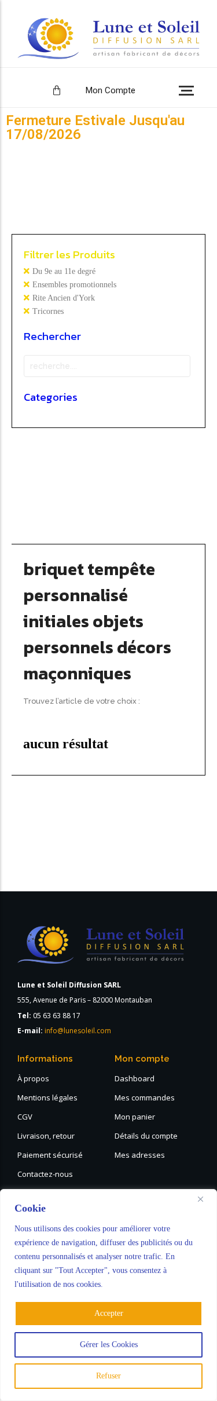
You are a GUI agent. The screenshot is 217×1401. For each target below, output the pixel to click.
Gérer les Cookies (109, 1344)
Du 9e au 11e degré (63, 271)
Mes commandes (145, 1097)
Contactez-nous (45, 1174)
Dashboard (135, 1078)
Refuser (108, 1375)
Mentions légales (47, 1097)
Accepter (108, 1313)
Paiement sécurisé (50, 1155)
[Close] (205, 1199)
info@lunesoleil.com (78, 1031)
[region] (108, 1295)
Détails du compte (146, 1136)
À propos (33, 1078)
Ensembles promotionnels (74, 284)
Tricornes (48, 311)
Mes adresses (140, 1155)
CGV (24, 1116)
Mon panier (135, 1116)
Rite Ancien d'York (63, 298)
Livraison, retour (46, 1136)
